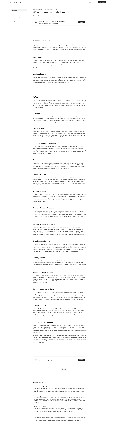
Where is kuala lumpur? (17, 19)
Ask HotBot (102, 2)
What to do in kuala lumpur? (18, 21)
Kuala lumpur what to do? (17, 15)
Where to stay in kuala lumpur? (18, 17)
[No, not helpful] (65, 369)
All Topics (89, 2)
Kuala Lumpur (40, 9)
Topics (34, 9)
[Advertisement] (59, 32)
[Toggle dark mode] (95, 2)
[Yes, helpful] (62, 369)
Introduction (15, 10)
